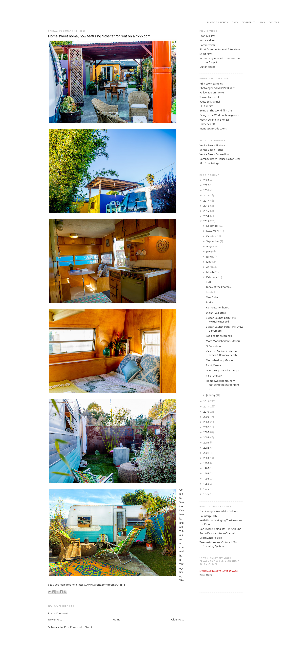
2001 (206, 453)
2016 (206, 205)
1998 (206, 463)
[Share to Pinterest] (65, 592)
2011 (206, 406)
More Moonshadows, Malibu (223, 341)
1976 (206, 489)
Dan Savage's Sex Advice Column (219, 511)
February (212, 277)
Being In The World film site (216, 110)
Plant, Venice (213, 365)
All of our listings (209, 163)
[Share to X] (57, 592)
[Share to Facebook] (61, 592)
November (213, 231)
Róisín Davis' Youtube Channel (217, 533)
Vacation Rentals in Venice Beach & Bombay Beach (221, 353)
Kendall (210, 292)
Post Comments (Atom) (78, 627)
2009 (206, 417)
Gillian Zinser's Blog (211, 537)
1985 (206, 483)
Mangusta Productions (213, 128)
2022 (206, 185)
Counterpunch (208, 516)
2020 (206, 190)
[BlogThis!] (54, 592)
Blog (235, 22)
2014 (206, 216)
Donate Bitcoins (206, 575)
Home (116, 619)
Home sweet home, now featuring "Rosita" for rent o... (222, 384)
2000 (206, 458)
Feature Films (207, 36)
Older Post (177, 619)
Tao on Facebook (210, 97)
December (212, 225)
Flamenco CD (207, 124)
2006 (206, 432)
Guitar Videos (207, 67)
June (209, 256)
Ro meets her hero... (217, 307)
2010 (206, 411)
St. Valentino (213, 346)
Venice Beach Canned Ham (215, 154)
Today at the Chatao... (218, 287)
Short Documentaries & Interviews (220, 49)
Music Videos (207, 40)
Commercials (207, 45)
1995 (206, 473)
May (209, 262)
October (211, 236)
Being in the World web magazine (219, 115)
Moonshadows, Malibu (219, 360)
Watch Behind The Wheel (214, 119)
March (210, 272)
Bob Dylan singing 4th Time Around (220, 529)
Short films (206, 54)
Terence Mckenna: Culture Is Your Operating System (219, 544)
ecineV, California (216, 312)
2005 (206, 437)
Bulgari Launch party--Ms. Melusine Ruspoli (221, 319)
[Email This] (50, 592)
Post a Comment (58, 613)
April (209, 267)
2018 (206, 195)
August (210, 246)
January (211, 395)
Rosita (209, 302)
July (208, 251)
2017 (206, 200)
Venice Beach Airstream (213, 145)
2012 (206, 401)
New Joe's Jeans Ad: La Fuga (222, 370)
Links (262, 22)
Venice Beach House (211, 149)
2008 (206, 422)
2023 (206, 180)
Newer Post (55, 619)
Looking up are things (219, 336)
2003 (206, 442)
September (213, 241)
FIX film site (206, 106)
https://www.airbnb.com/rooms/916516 (101, 584)
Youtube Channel (210, 101)
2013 (206, 221)
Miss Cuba (212, 297)
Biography (248, 22)
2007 (206, 427)
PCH (208, 282)
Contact (274, 22)
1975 (206, 494)
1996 (206, 468)
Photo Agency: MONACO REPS (217, 88)
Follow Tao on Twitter (212, 92)
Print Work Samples (211, 83)
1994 (206, 478)
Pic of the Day (214, 375)
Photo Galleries (217, 22)
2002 (206, 447)
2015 (206, 211)
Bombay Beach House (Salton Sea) (220, 159)
